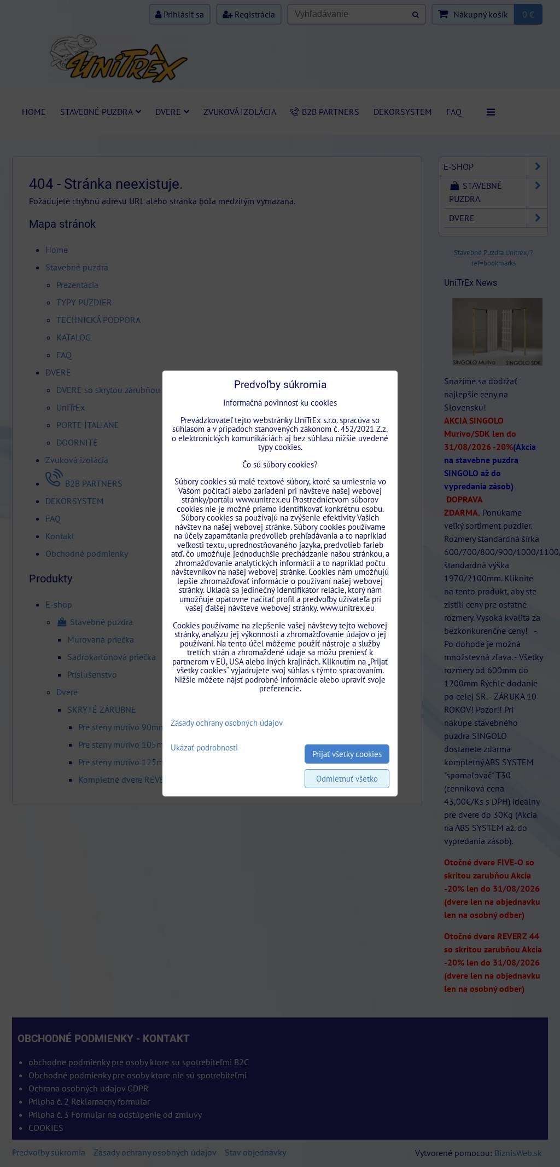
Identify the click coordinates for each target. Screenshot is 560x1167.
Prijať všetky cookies (347, 754)
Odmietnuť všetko (347, 778)
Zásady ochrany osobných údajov (227, 723)
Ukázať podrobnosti (204, 748)
